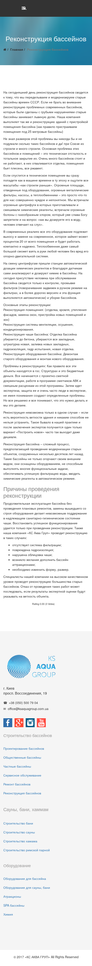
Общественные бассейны (22, 757)
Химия (8, 914)
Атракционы (12, 896)
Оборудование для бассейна (24, 878)
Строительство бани (18, 823)
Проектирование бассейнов (23, 748)
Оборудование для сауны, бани (26, 887)
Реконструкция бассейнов (22, 793)
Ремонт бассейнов (16, 784)
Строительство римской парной (26, 850)
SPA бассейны (13, 905)
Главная (16, 49)
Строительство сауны (19, 832)
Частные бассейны (17, 766)
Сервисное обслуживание (22, 775)
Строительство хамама (20, 841)
